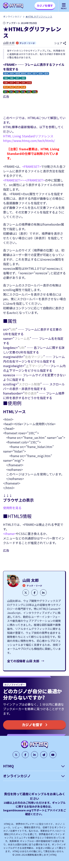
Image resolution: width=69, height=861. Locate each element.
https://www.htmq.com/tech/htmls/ (29, 140)
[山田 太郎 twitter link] (25, 592)
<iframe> (9, 533)
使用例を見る (12, 507)
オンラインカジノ (12, 16)
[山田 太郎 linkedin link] (43, 592)
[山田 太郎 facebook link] (34, 592)
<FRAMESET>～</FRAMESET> (24, 180)
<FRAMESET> (31, 166)
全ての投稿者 (23, 661)
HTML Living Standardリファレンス (28, 136)
